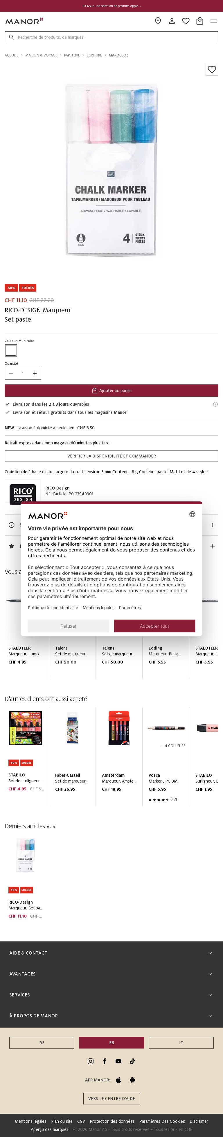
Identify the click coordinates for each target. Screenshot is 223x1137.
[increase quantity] (35, 373)
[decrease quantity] (11, 373)
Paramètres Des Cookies (162, 1121)
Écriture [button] (94, 55)
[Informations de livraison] (215, 404)
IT (181, 1042)
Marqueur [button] (118, 55)
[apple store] (118, 1080)
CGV (81, 1121)
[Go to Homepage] (24, 21)
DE (41, 1042)
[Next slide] (197, 759)
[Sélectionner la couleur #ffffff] (11, 350)
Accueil (11, 55)
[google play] (132, 1080)
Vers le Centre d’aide (111, 1098)
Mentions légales (30, 1121)
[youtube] (118, 1061)
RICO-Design (57, 488)
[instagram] (90, 1061)
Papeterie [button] (72, 55)
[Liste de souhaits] (212, 69)
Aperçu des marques (50, 1129)
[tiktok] (132, 1061)
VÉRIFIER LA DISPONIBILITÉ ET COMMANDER (111, 456)
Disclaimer (199, 1121)
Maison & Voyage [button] (41, 55)
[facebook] (104, 1061)
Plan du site (62, 1121)
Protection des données (112, 1121)
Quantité (11, 363)
